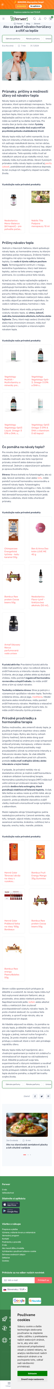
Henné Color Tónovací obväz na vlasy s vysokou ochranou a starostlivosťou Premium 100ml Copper (12, 877)
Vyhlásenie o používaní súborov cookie (19, 1251)
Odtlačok (6, 1258)
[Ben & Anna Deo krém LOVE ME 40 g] (40, 531)
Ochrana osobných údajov (13, 1254)
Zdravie (37, 24)
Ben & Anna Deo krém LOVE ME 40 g (39, 551)
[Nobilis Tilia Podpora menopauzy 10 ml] (40, 203)
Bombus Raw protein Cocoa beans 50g (11, 599)
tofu (40, 478)
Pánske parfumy (33, 39)
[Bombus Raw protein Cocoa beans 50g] (13, 579)
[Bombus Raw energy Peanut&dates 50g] (13, 951)
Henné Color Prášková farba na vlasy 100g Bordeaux (12, 925)
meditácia (37, 697)
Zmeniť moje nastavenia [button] (32, 1379)
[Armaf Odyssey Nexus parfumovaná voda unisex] (13, 627)
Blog (28, 24)
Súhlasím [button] (32, 1373)
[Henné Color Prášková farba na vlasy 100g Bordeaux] (13, 903)
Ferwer (19, 24)
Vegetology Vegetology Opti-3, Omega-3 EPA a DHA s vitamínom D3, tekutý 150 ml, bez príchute (40, 381)
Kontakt (5, 1239)
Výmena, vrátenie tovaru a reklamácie (18, 1232)
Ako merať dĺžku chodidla (13, 1248)
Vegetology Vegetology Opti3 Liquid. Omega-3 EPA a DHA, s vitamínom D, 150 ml (13, 429)
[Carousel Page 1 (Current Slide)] (24, 1154)
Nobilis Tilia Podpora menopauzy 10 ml (40, 223)
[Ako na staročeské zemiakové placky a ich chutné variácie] (27, 1125)
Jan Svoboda (12, 1140)
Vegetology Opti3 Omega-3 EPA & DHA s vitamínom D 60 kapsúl (40, 429)
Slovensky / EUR (15, 1289)
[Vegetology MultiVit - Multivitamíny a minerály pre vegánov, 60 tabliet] (13, 359)
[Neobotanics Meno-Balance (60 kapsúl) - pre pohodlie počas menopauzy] (13, 203)
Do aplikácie (35, 6)
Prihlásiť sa (43, 1280)
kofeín (32, 1002)
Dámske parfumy (13, 39)
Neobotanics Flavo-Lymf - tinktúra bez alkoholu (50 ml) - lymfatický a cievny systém (40, 601)
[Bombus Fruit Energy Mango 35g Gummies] (40, 855)
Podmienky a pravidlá (11, 1242)
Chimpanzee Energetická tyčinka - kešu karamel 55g (11, 552)
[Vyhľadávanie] (34, 18)
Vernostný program (10, 1235)
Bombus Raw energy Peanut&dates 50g (11, 973)
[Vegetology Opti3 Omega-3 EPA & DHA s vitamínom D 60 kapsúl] (40, 407)
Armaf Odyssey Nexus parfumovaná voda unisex (12, 649)
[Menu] (3, 18)
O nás (4, 1189)
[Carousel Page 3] (30, 1154)
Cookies (5, 1261)
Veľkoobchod (8, 1193)
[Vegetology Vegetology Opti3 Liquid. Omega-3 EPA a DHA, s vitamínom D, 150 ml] (13, 407)
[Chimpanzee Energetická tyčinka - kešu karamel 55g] (13, 531)
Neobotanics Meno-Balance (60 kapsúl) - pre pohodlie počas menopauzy (12, 225)
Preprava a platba (10, 1229)
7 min (23, 46)
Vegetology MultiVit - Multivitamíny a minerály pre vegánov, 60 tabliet (12, 381)
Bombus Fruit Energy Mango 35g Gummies (39, 875)
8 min (28, 1140)
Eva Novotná (7, 46)
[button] (11, 1204)
